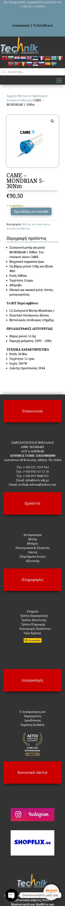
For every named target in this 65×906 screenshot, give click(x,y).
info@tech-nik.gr (37, 480)
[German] (48, 58)
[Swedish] (54, 63)
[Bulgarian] (11, 58)
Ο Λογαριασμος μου (32, 712)
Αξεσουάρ (32, 561)
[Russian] (29, 63)
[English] (29, 58)
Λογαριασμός (21, 25)
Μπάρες (32, 544)
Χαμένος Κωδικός (32, 725)
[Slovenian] (42, 63)
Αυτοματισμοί (32, 535)
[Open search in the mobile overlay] (32, 71)
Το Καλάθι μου (43, 25)
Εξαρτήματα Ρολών (33, 557)
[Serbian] (35, 63)
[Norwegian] (11, 63)
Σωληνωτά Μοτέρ (18, 100)
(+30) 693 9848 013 (36, 476)
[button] (52, 121)
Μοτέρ (32, 539)
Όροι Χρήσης (32, 633)
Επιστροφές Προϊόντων (32, 629)
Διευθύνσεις (32, 720)
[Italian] (60, 58)
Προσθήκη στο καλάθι (31, 211)
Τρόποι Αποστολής (32, 620)
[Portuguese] (17, 63)
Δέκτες (32, 552)
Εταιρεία (32, 611)
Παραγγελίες (32, 716)
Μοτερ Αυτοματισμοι (32, 96)
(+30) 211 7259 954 (36, 467)
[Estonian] (35, 58)
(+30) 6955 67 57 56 (36, 472)
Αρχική (11, 96)
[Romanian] (23, 63)
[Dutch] (23, 58)
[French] (42, 58)
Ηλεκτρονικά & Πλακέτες (33, 548)
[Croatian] (17, 58)
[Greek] (54, 58)
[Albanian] (5, 58)
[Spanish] (48, 63)
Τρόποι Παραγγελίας (32, 616)
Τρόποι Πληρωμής (32, 624)
